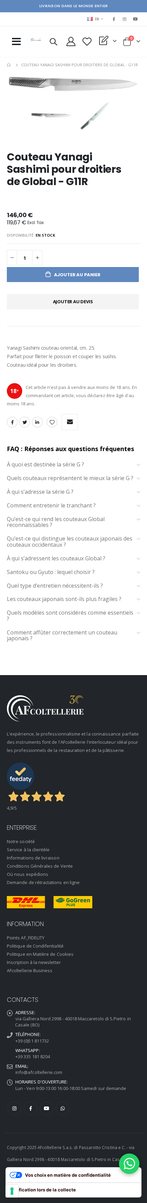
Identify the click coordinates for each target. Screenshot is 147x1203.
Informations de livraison (33, 858)
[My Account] (71, 41)
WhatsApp (62, 1108)
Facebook (12, 422)
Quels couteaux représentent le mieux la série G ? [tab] (70, 478)
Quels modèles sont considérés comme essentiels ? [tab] (70, 616)
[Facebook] (113, 19)
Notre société (21, 841)
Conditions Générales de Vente (40, 866)
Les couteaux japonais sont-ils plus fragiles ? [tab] (64, 599)
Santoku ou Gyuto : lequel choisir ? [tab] (51, 572)
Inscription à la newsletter (34, 962)
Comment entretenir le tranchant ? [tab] (51, 506)
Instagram (14, 1108)
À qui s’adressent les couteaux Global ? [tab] (56, 559)
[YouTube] (135, 19)
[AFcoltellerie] (36, 40)
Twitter (24, 422)
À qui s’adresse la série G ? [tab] (40, 492)
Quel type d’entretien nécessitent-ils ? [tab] (55, 586)
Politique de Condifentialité (35, 946)
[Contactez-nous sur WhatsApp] (129, 1163)
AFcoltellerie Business (29, 970)
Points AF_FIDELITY (25, 938)
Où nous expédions (27, 874)
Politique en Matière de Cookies (40, 954)
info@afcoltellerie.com (38, 1072)
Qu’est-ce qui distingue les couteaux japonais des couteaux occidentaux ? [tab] (69, 542)
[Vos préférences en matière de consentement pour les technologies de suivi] (11, 1191)
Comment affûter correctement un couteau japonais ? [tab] (62, 636)
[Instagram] (124, 19)
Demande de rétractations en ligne (43, 882)
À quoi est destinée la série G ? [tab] (45, 465)
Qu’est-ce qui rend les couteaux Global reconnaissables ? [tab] (56, 522)
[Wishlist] (87, 41)
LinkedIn (37, 422)
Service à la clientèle (28, 850)
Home (9, 65)
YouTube (46, 1108)
